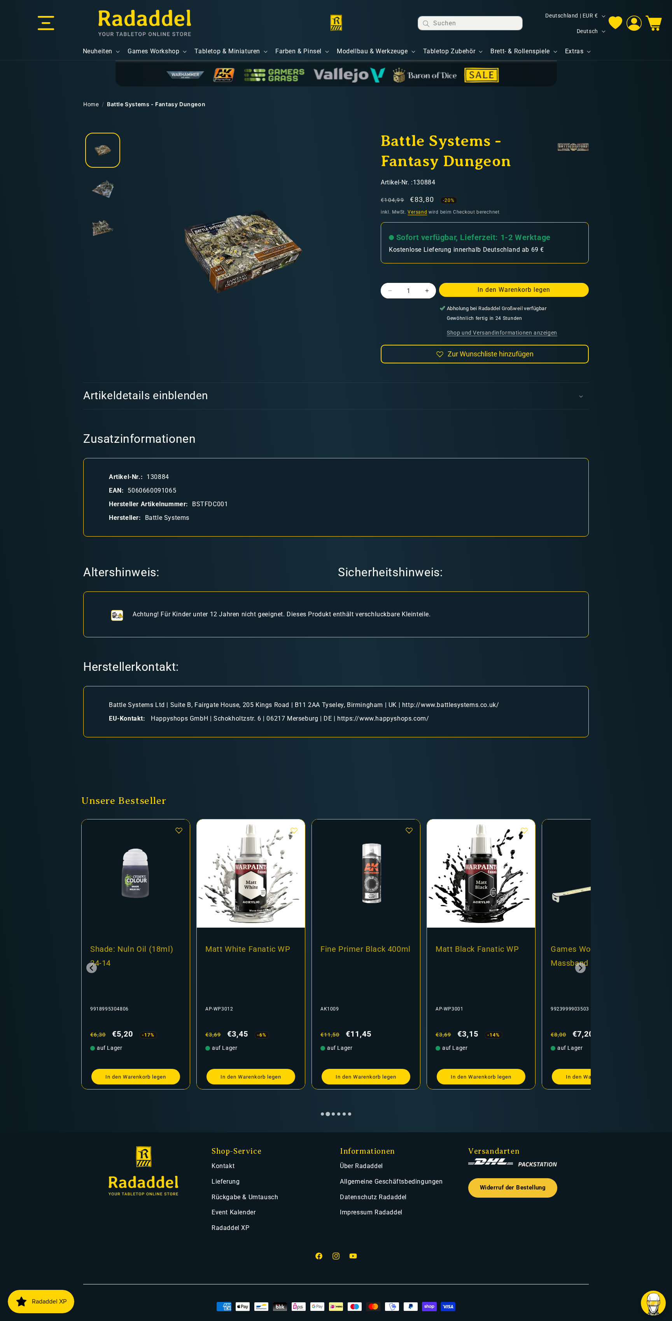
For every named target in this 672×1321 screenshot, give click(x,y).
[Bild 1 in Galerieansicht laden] (102, 150)
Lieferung (226, 1181)
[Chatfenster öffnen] (653, 1303)
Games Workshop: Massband (469, 956)
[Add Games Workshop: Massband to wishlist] (524, 830)
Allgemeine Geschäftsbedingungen (391, 1181)
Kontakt (223, 1166)
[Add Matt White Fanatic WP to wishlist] (179, 830)
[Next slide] (580, 968)
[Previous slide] (91, 968)
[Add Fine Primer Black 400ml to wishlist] (294, 830)
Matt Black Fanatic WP (362, 949)
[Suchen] (426, 23)
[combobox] (470, 23)
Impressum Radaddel (371, 1212)
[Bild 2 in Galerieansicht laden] (102, 189)
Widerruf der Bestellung (513, 1187)
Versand (417, 212)
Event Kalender (234, 1212)
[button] (46, 23)
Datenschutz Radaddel (373, 1197)
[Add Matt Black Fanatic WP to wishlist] (409, 830)
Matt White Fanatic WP (132, 949)
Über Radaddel (361, 1166)
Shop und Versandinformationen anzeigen (502, 333)
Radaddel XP (231, 1228)
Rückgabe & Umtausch (245, 1197)
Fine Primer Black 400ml (250, 949)
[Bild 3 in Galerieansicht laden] (102, 228)
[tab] (322, 1114)
